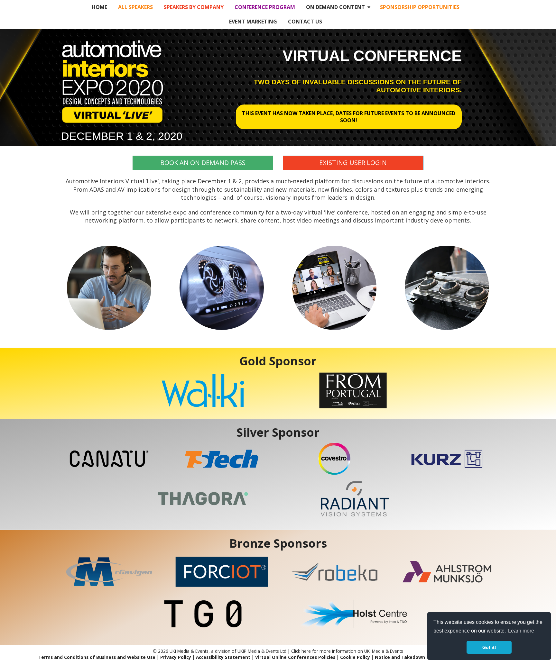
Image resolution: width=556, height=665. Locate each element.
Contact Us (305, 21)
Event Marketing (253, 21)
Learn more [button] (521, 630)
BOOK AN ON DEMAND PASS (203, 162)
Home (99, 7)
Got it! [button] (489, 647)
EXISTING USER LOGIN (353, 162)
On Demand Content (336, 7)
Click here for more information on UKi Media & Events (347, 651)
